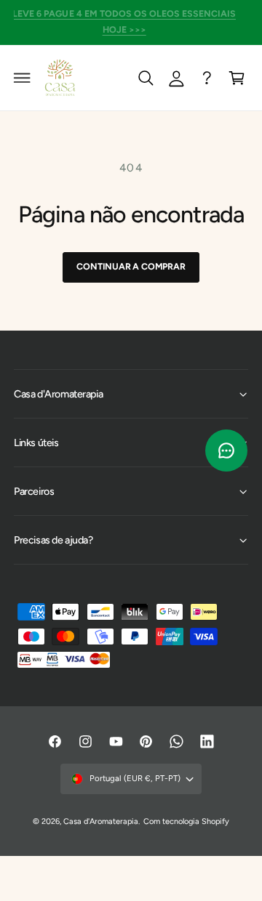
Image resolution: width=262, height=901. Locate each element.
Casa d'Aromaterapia (100, 821)
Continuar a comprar (130, 266)
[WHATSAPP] (206, 77)
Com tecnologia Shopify (186, 821)
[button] (22, 77)
